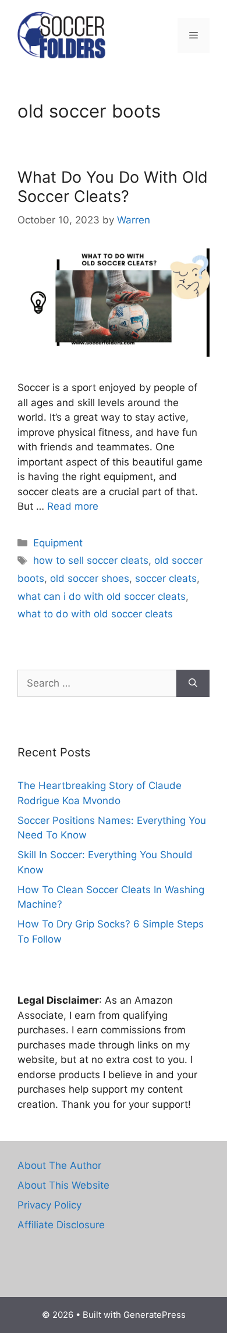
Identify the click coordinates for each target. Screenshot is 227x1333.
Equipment (58, 543)
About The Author (59, 1165)
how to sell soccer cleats (90, 560)
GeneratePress (154, 1314)
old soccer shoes (89, 578)
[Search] (193, 684)
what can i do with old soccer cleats (101, 596)
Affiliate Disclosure (61, 1225)
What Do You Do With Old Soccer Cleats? (112, 186)
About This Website (63, 1185)
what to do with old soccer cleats (95, 614)
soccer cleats (166, 578)
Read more (72, 506)
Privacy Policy (49, 1205)
